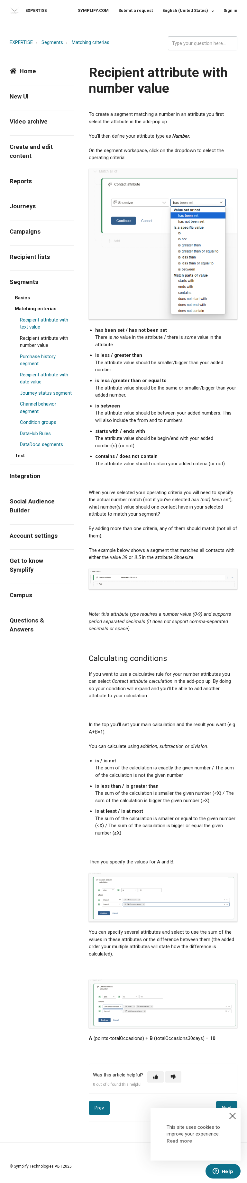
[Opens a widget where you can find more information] (223, 1172)
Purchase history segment (38, 360)
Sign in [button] (230, 10)
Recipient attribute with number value (44, 341)
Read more (179, 1141)
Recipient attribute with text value (44, 323)
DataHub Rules (35, 433)
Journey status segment (46, 393)
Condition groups (38, 422)
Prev (99, 1108)
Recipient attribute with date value (44, 378)
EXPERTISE (21, 42)
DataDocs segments (41, 444)
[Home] (14, 10)
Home (28, 71)
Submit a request (135, 10)
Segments (52, 42)
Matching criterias (90, 42)
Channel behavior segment (38, 407)
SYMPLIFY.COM (93, 10)
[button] (155, 1077)
